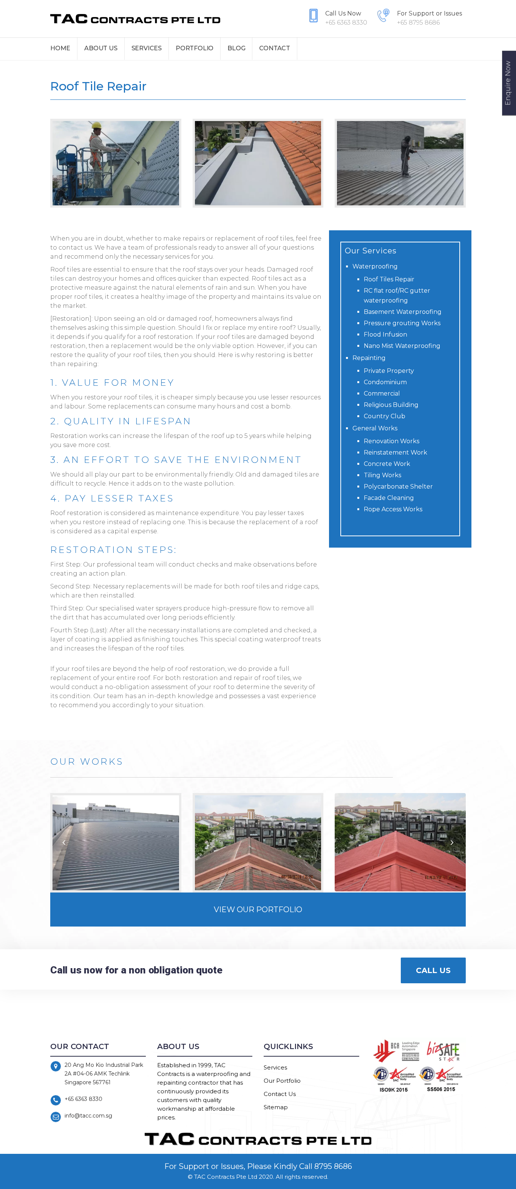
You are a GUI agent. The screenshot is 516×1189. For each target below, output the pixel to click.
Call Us (433, 970)
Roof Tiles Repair (389, 279)
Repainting (369, 358)
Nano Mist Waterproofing (402, 345)
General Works (374, 428)
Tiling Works (382, 475)
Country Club (384, 416)
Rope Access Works (393, 509)
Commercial (382, 393)
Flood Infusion (385, 334)
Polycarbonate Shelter (398, 486)
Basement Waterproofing (403, 311)
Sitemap (276, 1107)
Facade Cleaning (389, 497)
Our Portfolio (282, 1080)
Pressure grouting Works (402, 323)
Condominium (385, 382)
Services (275, 1067)
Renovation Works (391, 441)
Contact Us (280, 1093)
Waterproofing (375, 266)
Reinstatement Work (395, 452)
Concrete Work (387, 463)
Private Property (389, 370)
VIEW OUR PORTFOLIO (258, 909)
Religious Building (391, 404)
